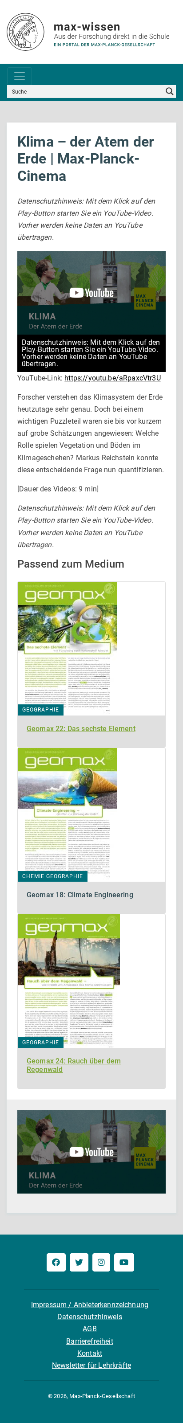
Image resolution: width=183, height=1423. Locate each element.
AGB (89, 1329)
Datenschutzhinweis (89, 1317)
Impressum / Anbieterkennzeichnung (89, 1304)
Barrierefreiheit (89, 1341)
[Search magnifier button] (169, 91)
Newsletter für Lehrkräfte (91, 1365)
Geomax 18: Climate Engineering (80, 895)
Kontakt (89, 1353)
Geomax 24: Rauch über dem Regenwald (74, 1065)
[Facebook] (56, 1262)
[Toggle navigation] (19, 76)
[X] (79, 1262)
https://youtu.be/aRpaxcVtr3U (112, 378)
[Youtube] (124, 1262)
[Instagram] (101, 1262)
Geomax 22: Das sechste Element (81, 728)
